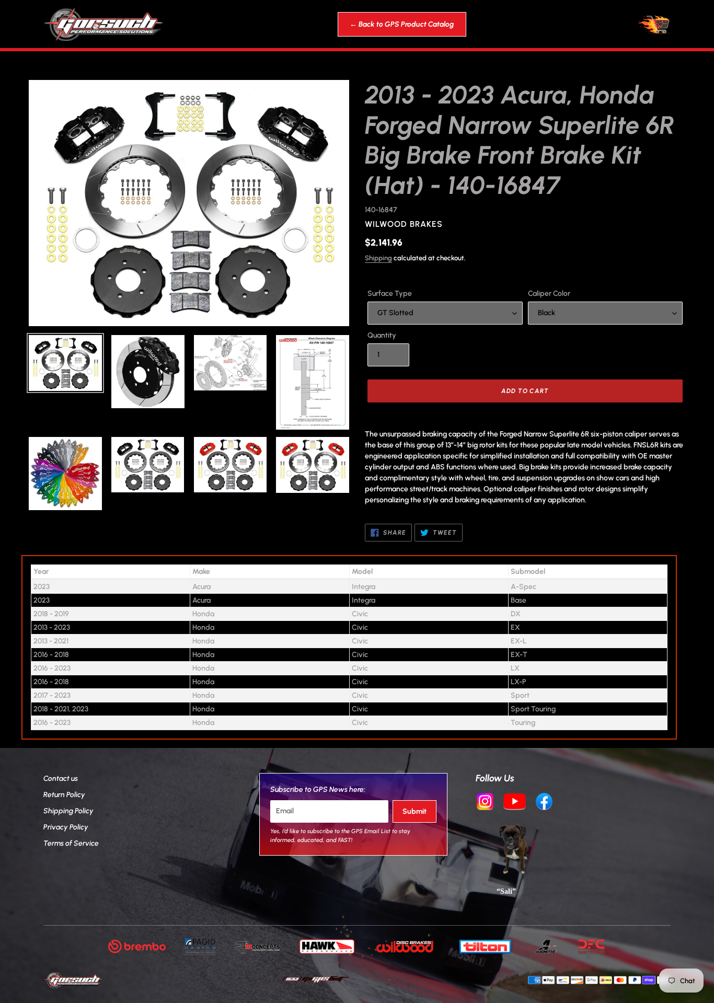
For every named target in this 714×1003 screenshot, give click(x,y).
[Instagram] (485, 803)
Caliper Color (549, 293)
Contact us (60, 778)
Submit (414, 811)
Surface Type (389, 293)
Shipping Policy (68, 810)
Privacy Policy (65, 827)
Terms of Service (71, 843)
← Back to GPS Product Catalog (402, 24)
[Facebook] (544, 803)
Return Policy (64, 794)
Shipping (378, 258)
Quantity (381, 335)
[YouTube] (515, 803)
